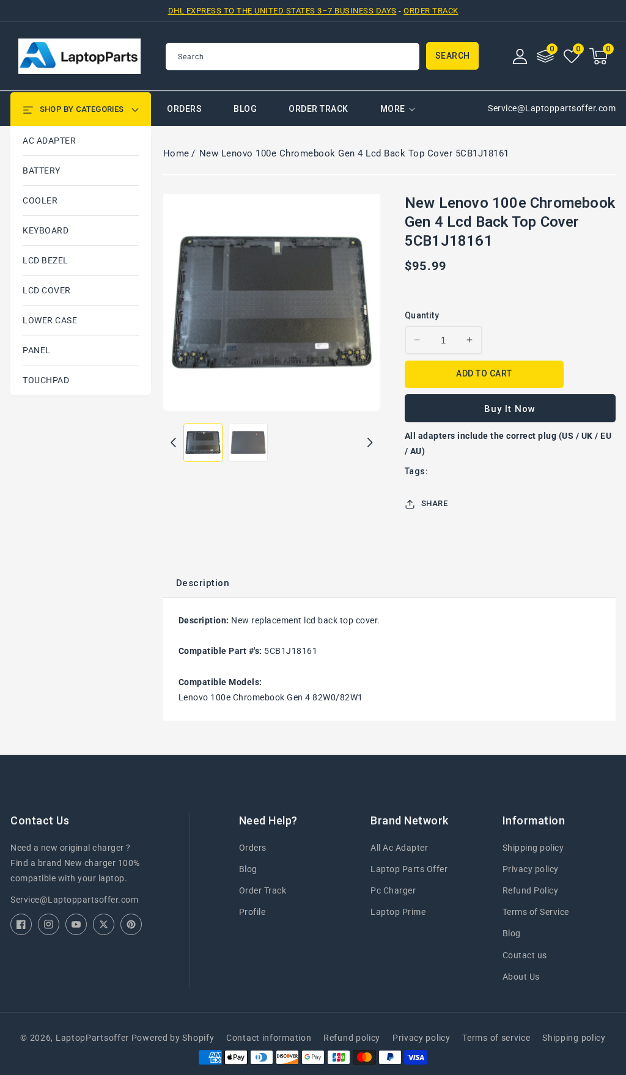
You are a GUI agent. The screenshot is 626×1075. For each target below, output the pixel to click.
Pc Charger (393, 890)
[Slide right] (370, 442)
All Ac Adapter (399, 848)
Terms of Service (536, 912)
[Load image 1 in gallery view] (203, 442)
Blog (248, 869)
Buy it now (510, 408)
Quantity (422, 315)
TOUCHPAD (46, 380)
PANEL (37, 350)
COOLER (40, 200)
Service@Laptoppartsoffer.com (74, 899)
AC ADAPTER (49, 140)
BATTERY (42, 170)
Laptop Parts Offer (408, 869)
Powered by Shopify (173, 1038)
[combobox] (292, 56)
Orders (253, 848)
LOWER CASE (50, 320)
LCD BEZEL (45, 260)
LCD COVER (47, 290)
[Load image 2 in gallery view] (248, 442)
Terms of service (496, 1038)
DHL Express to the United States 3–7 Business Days (282, 10)
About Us (521, 976)
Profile (252, 912)
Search (452, 56)
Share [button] (434, 503)
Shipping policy (533, 848)
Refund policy (351, 1038)
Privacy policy (531, 869)
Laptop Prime (397, 912)
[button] (598, 56)
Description (203, 583)
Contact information (268, 1038)
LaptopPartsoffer (92, 1038)
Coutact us (525, 955)
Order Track (430, 10)
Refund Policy (531, 890)
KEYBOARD (45, 230)
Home (176, 153)
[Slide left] (173, 442)
